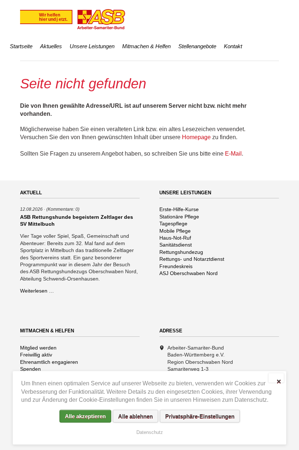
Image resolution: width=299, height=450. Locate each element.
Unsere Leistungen (92, 46)
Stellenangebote (197, 46)
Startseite (21, 46)
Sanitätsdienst (175, 245)
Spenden (30, 369)
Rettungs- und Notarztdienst (191, 259)
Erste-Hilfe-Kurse (179, 209)
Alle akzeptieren (85, 416)
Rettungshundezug (181, 252)
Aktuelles (51, 46)
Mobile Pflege (175, 231)
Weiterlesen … (37, 291)
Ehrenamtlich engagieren (49, 362)
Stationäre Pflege (179, 217)
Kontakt (233, 46)
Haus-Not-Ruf (175, 238)
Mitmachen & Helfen (146, 46)
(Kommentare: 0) (62, 209)
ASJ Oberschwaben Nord (188, 273)
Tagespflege (173, 223)
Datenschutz (149, 432)
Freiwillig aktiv (36, 355)
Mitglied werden (38, 348)
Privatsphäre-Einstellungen (199, 416)
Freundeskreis (176, 266)
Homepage (196, 137)
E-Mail (233, 153)
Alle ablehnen (135, 416)
